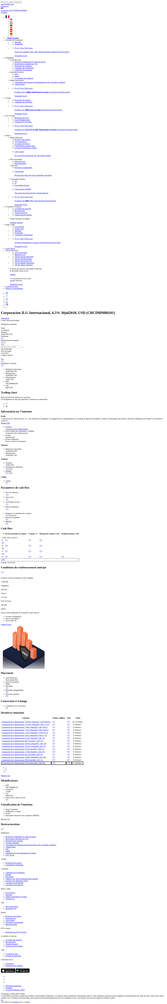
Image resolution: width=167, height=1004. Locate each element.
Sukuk (17, 76)
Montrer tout (5, 423)
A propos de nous (11, 286)
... (6, 307)
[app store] (8, 972)
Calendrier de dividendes (23, 102)
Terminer (4, 12)
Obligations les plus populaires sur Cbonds (20, 853)
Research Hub (20, 211)
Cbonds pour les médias (23, 215)
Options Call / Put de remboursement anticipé (21, 879)
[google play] (23, 972)
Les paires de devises (22, 144)
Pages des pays (20, 161)
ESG (16, 74)
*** (2, 338)
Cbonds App (19, 229)
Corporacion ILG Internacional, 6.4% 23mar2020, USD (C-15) (24, 735)
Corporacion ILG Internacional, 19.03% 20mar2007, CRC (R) (24, 744)
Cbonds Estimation (12, 843)
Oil (16, 181)
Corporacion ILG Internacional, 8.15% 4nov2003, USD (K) (23, 763)
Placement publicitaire (13, 986)
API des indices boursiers (24, 265)
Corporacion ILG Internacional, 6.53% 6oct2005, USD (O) (23, 749)
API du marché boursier (23, 259)
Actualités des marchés (23, 209)
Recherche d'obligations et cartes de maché (30, 62)
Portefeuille (19, 44)
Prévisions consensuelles (23, 168)
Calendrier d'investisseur (23, 70)
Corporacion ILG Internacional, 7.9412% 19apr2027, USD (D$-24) (26, 722)
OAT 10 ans (9, 855)
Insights (20, 223)
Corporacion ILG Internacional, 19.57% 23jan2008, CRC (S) (24, 746)
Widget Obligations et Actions (16, 897)
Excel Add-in (19, 227)
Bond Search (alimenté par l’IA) (26, 64)
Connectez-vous (6, 10)
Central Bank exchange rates (25, 146)
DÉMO (12, 275)
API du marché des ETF (23, 261)
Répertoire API (20, 255)
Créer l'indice (10, 920)
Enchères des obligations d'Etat (16, 881)
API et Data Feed (21, 253)
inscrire (16, 1002)
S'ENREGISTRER (20, 10)
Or (15, 183)
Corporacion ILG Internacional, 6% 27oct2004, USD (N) (22, 755)
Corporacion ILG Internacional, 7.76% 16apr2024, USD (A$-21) (25, 730)
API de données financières (24, 263)
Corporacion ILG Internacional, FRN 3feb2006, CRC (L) (22, 760)
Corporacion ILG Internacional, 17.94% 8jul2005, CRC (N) (23, 752)
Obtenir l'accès (6, 624)
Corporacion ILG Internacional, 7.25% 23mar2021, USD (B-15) (25, 733)
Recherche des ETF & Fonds (15, 932)
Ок (2, 1000)
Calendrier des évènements (24, 68)
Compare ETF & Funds (23, 122)
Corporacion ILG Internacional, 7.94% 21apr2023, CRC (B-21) (24, 727)
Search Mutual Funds (22, 120)
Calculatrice (9, 964)
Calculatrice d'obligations (24, 235)
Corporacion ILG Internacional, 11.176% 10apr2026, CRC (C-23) (25, 725)
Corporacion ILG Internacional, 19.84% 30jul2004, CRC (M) (24, 757)
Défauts (8, 875)
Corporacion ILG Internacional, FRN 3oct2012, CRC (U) (22, 741)
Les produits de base (22, 185)
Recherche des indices (22, 140)
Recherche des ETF (22, 118)
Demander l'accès (16, 284)
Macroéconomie (20, 163)
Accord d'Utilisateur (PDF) (15, 990)
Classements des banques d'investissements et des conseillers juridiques (40, 82)
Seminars (13, 223)
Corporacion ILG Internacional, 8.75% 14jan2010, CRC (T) (23, 738)
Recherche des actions (22, 100)
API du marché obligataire (24, 257)
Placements (9, 877)
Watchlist (18, 42)
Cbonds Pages (20, 84)
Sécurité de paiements (13, 956)
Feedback (8, 988)
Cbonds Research (21, 213)
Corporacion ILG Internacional (16, 429)
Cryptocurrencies (21, 142)
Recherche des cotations (23, 66)
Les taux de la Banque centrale (26, 148)
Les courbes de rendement (24, 78)
